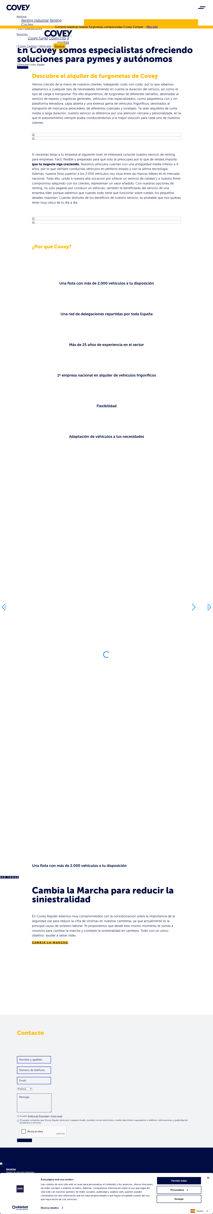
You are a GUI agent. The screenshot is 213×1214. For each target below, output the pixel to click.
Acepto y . (41, 1116)
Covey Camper (27, 46)
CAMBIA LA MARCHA (50, 942)
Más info (152, 27)
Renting (21, 16)
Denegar (179, 1199)
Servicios (22, 34)
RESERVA (22, 67)
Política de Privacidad (38, 1116)
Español (200, 1211)
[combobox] (199, 1211)
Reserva (59, 46)
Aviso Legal (56, 1116)
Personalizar (177, 1189)
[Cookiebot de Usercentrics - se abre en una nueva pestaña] (20, 1208)
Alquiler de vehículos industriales (20, 1172)
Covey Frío (57, 38)
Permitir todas (179, 1180)
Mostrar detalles (50, 1208)
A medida (63, 40)
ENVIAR (24, 1140)
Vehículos (45, 46)
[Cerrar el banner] (208, 1178)
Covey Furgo (38, 38)
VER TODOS (9, 877)
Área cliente (29, 23)
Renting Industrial (35, 20)
